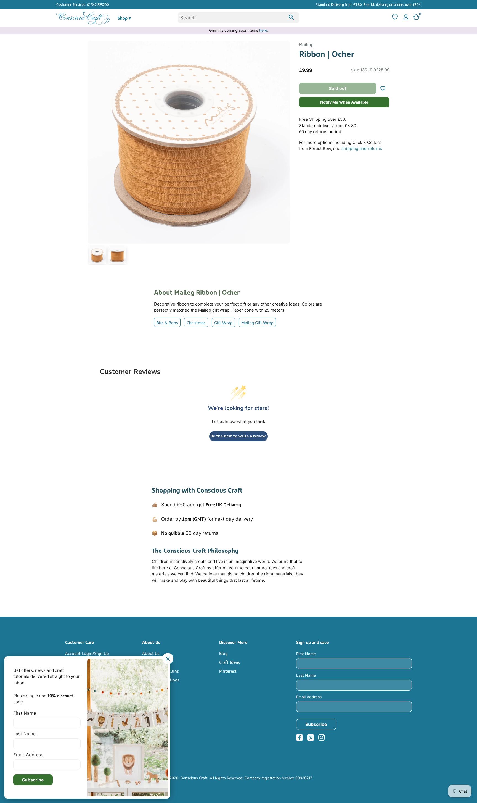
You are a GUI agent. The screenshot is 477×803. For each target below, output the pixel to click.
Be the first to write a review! (238, 436)
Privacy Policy (155, 688)
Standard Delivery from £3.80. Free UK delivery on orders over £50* (368, 4)
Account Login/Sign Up (87, 653)
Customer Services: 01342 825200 (82, 4)
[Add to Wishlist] (385, 88)
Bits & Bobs (167, 322)
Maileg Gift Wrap (257, 322)
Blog (223, 653)
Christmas (196, 322)
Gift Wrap (223, 322)
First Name (306, 653)
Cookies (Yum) (155, 697)
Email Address (309, 696)
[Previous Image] (93, 154)
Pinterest (228, 670)
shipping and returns (361, 148)
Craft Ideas (229, 662)
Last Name (306, 675)
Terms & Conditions (160, 679)
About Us (151, 653)
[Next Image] (284, 154)
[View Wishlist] (394, 17)
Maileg (305, 44)
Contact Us (152, 662)
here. (263, 30)
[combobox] (238, 17)
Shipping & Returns (160, 670)
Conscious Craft (194, 778)
